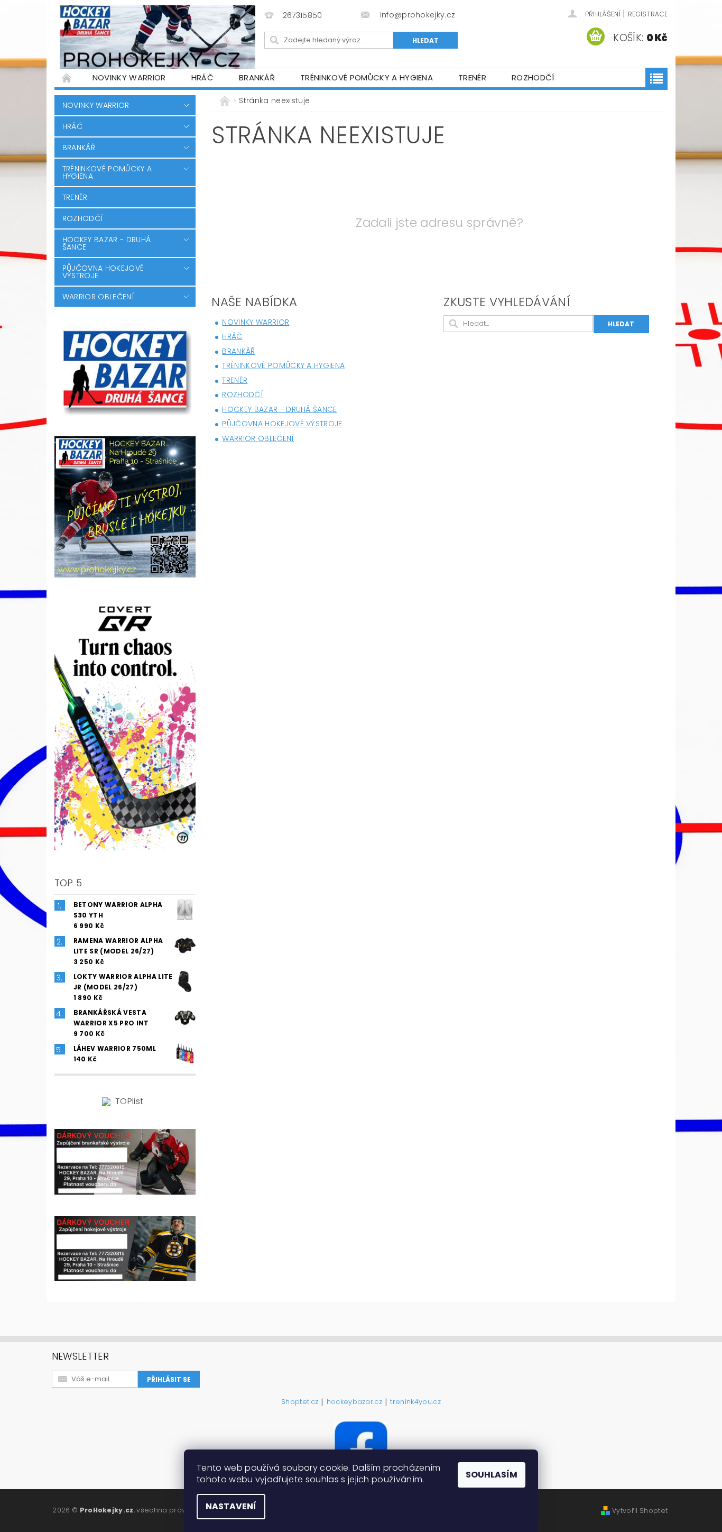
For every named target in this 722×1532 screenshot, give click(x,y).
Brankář (257, 77)
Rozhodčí (533, 77)
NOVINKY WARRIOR (129, 77)
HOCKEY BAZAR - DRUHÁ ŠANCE (106, 243)
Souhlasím (491, 1475)
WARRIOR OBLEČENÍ (98, 296)
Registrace (648, 14)
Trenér (472, 77)
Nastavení (231, 1506)
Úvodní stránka (67, 77)
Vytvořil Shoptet (640, 1510)
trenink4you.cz (415, 1402)
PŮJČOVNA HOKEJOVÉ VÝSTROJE (103, 272)
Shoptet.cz (299, 1402)
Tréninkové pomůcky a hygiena (366, 77)
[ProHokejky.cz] (157, 37)
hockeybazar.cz (354, 1402)
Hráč (202, 77)
